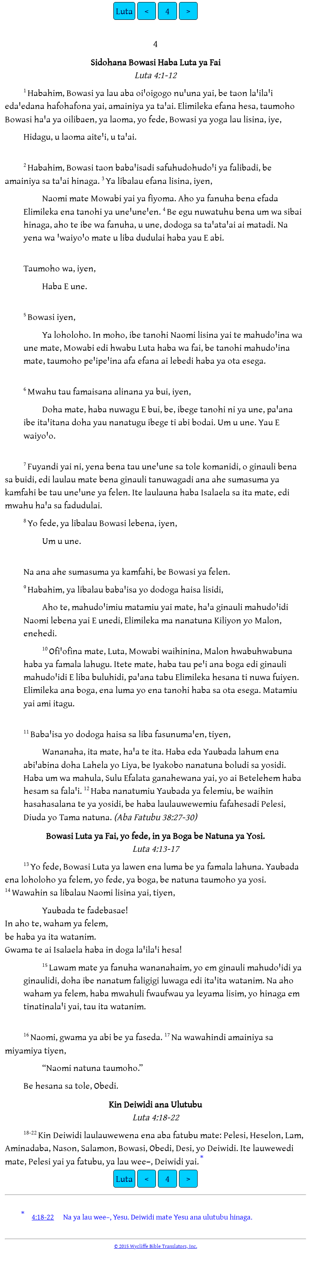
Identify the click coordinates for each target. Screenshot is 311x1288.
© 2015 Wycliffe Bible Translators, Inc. (155, 1246)
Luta (124, 10)
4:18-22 (43, 1216)
